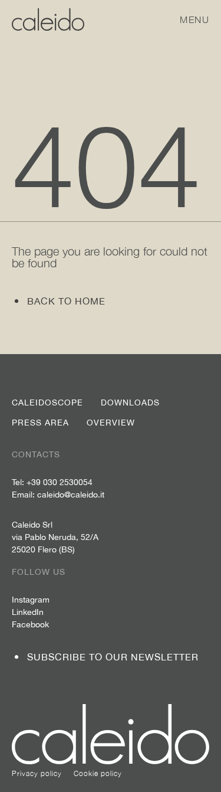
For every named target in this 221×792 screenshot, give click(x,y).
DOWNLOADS (130, 402)
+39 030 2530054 (60, 482)
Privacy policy (37, 773)
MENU (194, 19)
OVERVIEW (111, 422)
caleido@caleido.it (70, 494)
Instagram (31, 599)
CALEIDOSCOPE (47, 402)
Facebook (30, 624)
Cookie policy (98, 773)
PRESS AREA (40, 422)
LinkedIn (28, 612)
